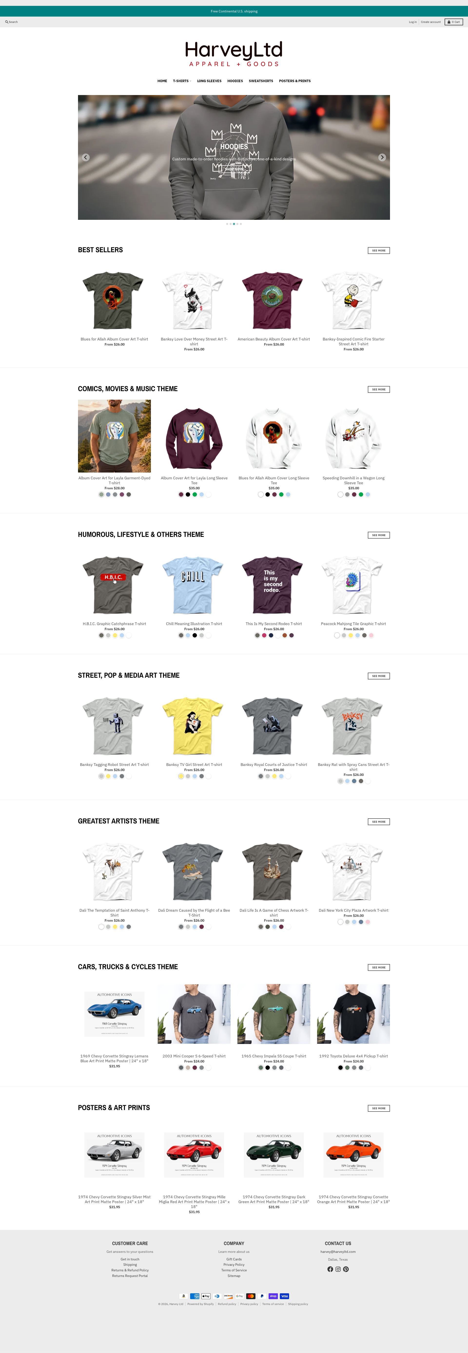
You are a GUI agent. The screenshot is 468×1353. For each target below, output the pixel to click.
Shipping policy (298, 1304)
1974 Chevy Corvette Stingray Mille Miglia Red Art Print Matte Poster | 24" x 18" (194, 1201)
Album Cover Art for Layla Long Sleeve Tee (194, 480)
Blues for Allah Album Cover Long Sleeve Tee (274, 480)
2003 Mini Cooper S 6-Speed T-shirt (194, 1055)
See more (379, 250)
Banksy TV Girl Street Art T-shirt (194, 764)
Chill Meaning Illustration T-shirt (194, 623)
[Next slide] (382, 157)
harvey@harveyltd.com (338, 1251)
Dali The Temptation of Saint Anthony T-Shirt (114, 913)
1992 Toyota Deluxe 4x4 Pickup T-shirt (353, 1055)
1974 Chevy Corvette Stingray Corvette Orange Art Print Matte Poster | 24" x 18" (353, 1199)
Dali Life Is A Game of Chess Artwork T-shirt (274, 913)
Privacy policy (249, 1304)
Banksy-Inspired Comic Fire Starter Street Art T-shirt (354, 341)
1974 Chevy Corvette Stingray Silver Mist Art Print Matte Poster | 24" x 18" (114, 1199)
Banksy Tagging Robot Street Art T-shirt (114, 764)
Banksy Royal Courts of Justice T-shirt (274, 764)
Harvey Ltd (176, 1304)
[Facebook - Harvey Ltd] (330, 1269)
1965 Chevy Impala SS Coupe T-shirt (274, 1055)
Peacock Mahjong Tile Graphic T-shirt (353, 623)
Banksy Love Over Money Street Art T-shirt (194, 341)
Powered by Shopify (200, 1304)
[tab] (227, 224)
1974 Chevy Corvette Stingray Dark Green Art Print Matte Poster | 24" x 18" (273, 1199)
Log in (413, 22)
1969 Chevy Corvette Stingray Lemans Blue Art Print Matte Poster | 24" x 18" (114, 1058)
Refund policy (227, 1304)
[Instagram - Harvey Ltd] (338, 1269)
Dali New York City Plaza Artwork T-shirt (354, 910)
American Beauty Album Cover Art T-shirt (274, 339)
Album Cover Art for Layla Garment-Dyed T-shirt (114, 480)
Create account (431, 22)
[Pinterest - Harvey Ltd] (346, 1269)
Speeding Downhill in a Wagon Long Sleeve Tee (353, 480)
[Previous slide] (86, 157)
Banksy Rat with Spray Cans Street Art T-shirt (354, 767)
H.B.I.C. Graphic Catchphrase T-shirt (114, 623)
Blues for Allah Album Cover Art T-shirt (114, 339)
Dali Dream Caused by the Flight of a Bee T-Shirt (194, 913)
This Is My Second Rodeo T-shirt (274, 623)
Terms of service (273, 1304)
